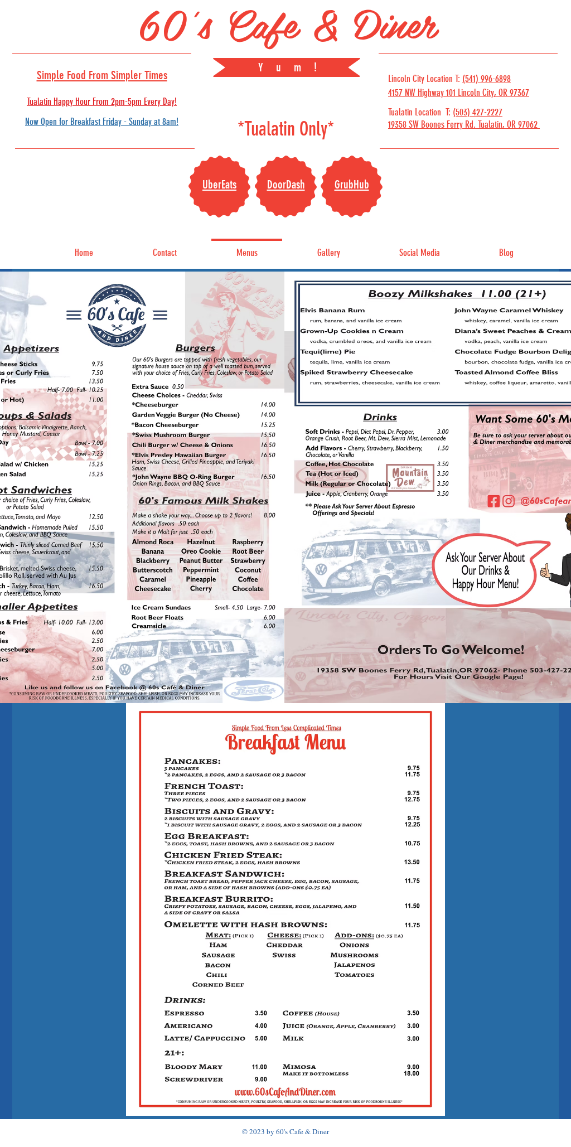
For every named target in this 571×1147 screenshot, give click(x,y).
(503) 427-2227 (477, 112)
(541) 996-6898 (486, 78)
